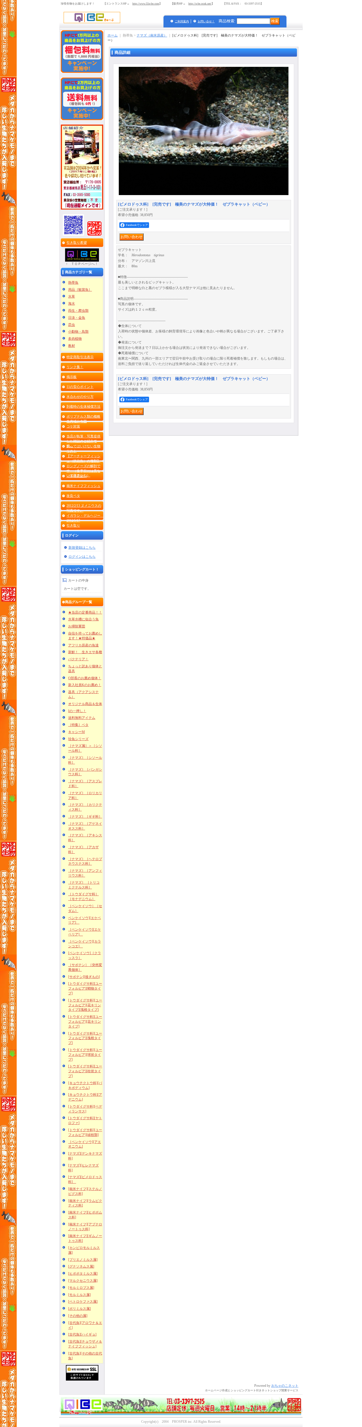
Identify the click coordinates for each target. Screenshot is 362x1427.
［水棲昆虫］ (76, 476)
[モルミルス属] (79, 1295)
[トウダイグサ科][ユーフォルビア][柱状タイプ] (85, 1071)
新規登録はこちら (82, 548)
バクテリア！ (78, 659)
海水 (71, 304)
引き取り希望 (76, 243)
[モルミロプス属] (81, 1288)
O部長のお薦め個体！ (84, 678)
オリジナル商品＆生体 (85, 704)
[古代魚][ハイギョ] (82, 1334)
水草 (71, 296)
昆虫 (71, 325)
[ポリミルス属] (79, 1309)
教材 (71, 346)
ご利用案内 (182, 21)
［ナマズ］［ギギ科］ (85, 817)
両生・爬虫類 (78, 311)
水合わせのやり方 (80, 397)
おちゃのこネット (284, 1386)
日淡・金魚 (76, 318)
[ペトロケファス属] (83, 1302)
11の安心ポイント (80, 387)
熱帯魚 (73, 283)
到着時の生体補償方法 (83, 407)
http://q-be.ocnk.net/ (200, 3)
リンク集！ (74, 367)
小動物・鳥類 (78, 332)
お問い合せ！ (206, 21)
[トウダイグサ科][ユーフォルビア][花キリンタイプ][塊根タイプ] (85, 1005)
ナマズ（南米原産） (152, 35)
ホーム (112, 35)
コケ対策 (73, 426)
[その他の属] (77, 1316)
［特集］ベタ (78, 725)
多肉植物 (75, 339)
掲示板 (71, 377)
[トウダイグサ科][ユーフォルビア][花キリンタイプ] (85, 1021)
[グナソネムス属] (81, 1266)
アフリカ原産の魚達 (83, 645)
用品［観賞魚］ (80, 290)
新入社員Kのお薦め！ (84, 685)
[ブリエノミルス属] (83, 1260)
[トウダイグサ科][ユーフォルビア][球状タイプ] (85, 1054)
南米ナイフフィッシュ (83, 486)
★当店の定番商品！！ (85, 612)
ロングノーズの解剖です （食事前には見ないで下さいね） (83, 471)
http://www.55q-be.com (145, 3)
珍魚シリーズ (78, 739)
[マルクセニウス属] (83, 1281)
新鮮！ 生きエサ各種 (85, 652)
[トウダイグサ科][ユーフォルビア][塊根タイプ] (85, 1038)
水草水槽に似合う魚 (83, 619)
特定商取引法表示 (80, 357)
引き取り (73, 525)
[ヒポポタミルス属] (83, 1274)
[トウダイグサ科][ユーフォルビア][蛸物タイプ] (85, 988)
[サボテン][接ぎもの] (84, 977)
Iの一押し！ (77, 711)
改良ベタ (73, 496)
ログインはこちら (82, 557)
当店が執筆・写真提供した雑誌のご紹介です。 (83, 441)
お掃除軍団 (76, 626)
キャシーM (76, 732)
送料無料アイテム (81, 718)
